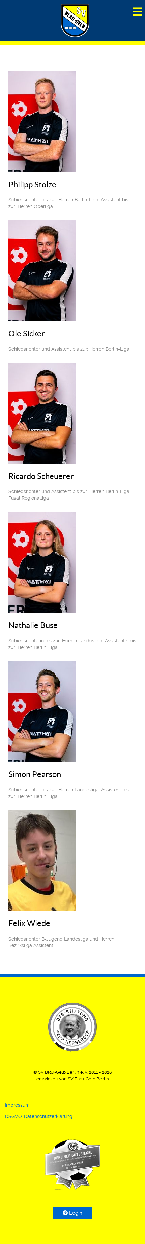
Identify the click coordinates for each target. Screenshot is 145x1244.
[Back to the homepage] (72, 1164)
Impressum (17, 1105)
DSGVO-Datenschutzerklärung (38, 1116)
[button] (72, 1027)
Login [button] (75, 1213)
